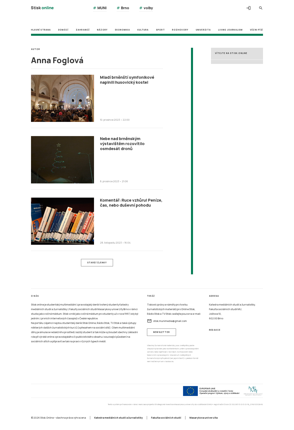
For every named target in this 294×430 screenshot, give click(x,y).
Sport (160, 29)
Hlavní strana (41, 29)
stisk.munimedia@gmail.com (167, 321)
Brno (123, 7)
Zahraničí (83, 29)
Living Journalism (230, 29)
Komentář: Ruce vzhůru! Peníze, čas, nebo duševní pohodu (131, 202)
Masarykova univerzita (203, 417)
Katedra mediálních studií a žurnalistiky (118, 417)
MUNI (100, 7)
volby (146, 7)
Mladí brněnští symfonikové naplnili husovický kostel (127, 80)
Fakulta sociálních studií (166, 417)
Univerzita (203, 29)
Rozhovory (180, 29)
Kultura (143, 29)
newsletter (161, 332)
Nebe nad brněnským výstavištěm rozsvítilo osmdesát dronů (122, 143)
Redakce (214, 329)
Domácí (63, 29)
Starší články (97, 262)
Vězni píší (256, 29)
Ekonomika (122, 29)
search (261, 8)
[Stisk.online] (42, 8)
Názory (102, 29)
